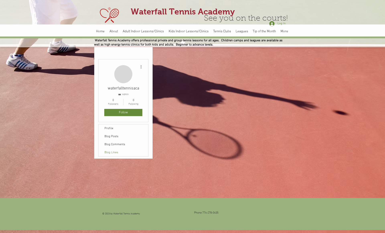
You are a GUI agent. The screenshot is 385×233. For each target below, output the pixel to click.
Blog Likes (111, 152)
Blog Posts (111, 136)
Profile (108, 128)
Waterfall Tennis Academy (183, 11)
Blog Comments (114, 144)
